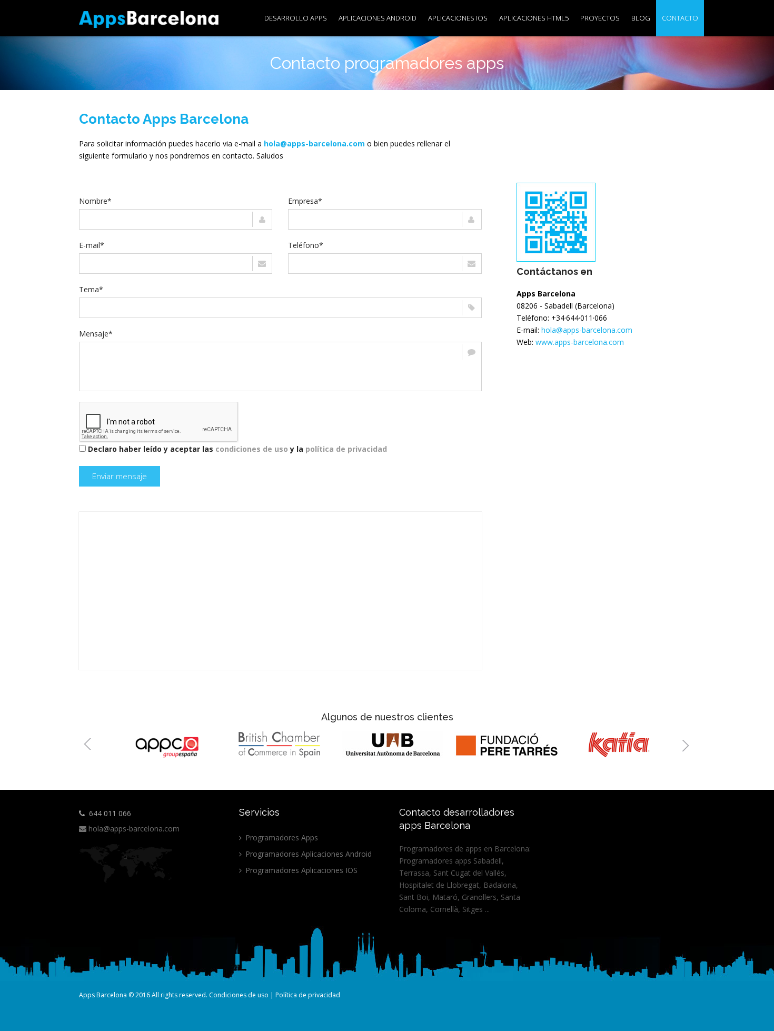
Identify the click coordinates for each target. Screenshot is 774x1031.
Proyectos (600, 18)
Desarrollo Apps (295, 18)
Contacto (680, 18)
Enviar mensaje (119, 476)
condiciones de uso (251, 449)
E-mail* (91, 245)
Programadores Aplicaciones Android (307, 854)
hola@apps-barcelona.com (586, 330)
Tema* (91, 289)
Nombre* (95, 201)
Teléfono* (305, 245)
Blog (640, 18)
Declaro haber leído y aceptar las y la (237, 449)
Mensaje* (96, 334)
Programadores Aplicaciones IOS (300, 870)
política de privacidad (346, 449)
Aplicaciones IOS (458, 18)
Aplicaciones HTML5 (534, 18)
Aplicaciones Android (377, 18)
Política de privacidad (307, 994)
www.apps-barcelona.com (579, 342)
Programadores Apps (280, 837)
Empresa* (305, 201)
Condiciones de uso (239, 994)
